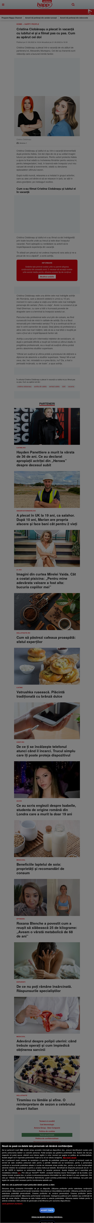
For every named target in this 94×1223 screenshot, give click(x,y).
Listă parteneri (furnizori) (12, 1203)
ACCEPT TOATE (47, 1210)
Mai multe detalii (69, 1157)
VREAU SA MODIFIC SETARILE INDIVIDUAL (46, 1217)
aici (19, 1172)
